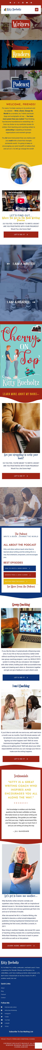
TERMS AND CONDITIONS (20, 1039)
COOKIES (32, 1039)
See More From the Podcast (21, 586)
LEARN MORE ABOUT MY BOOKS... (21, 393)
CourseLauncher (21, 1047)
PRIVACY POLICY (6, 1039)
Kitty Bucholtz (10, 962)
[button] (36, 9)
